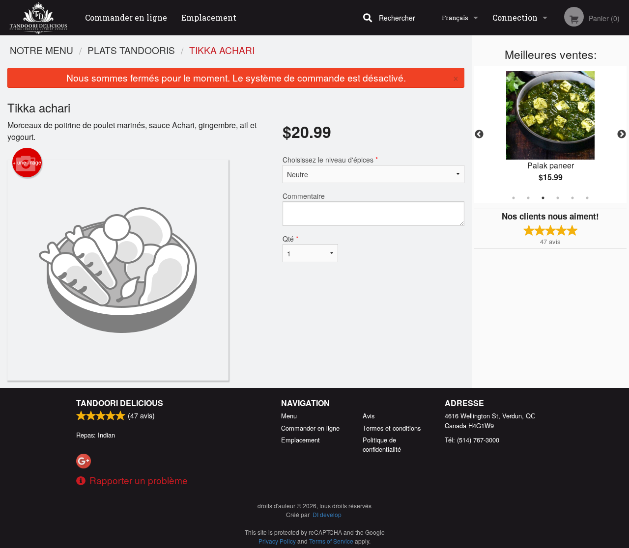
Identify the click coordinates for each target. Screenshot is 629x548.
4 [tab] (558, 198)
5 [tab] (572, 198)
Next (622, 134)
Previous (479, 134)
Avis (368, 415)
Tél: (472, 439)
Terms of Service (331, 541)
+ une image (27, 162)
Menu (289, 415)
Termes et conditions (392, 428)
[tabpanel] (550, 134)
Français (455, 18)
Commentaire (304, 196)
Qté (290, 239)
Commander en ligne (126, 17)
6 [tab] (587, 198)
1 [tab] (513, 198)
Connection (515, 17)
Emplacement (208, 17)
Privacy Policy (277, 541)
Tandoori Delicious (119, 403)
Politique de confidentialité (382, 444)
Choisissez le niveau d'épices (330, 159)
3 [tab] (543, 198)
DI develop (327, 514)
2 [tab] (528, 198)
